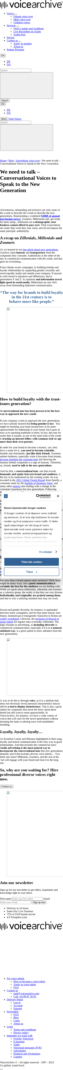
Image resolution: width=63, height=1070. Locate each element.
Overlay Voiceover (23, 1038)
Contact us (12, 40)
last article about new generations (40, 249)
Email (47, 898)
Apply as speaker (22, 43)
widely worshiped (9, 618)
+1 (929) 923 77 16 (10, 972)
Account (18, 1005)
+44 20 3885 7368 (10, 964)
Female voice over (23, 16)
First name (6, 898)
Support (17, 1008)
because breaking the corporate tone (19, 459)
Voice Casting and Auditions (28, 28)
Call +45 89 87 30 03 (24, 996)
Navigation (12, 1011)
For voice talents (15, 978)
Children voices (21, 22)
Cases (16, 1020)
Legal (10, 1026)
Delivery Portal (15, 999)
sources (16, 486)
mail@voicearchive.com (26, 993)
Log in (16, 1002)
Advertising (19, 1050)
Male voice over (22, 19)
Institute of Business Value (39, 483)
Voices (10, 13)
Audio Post (19, 34)
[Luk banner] (58, 496)
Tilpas (29, 571)
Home (3, 160)
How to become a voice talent (29, 981)
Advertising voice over (28, 160)
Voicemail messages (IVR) (27, 1047)
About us (18, 46)
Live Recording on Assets (27, 31)
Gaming (17, 1056)
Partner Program (15, 49)
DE (8, 61)
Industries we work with (19, 1035)
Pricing (10, 37)
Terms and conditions (24, 1029)
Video (16, 1044)
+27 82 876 (6, 946)
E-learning (19, 1041)
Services (11, 25)
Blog (11, 160)
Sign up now (39, 902)
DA (9, 64)
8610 (15, 946)
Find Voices (15, 118)
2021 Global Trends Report (30, 480)
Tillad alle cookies (31, 562)
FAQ (16, 987)
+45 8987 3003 (8, 955)
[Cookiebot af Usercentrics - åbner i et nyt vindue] (38, 496)
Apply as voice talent (24, 984)
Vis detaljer (45, 551)
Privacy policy (21, 1032)
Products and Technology (26, 1053)
